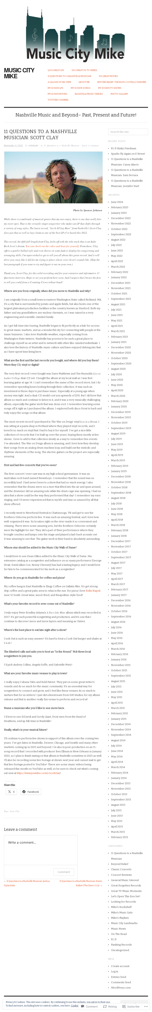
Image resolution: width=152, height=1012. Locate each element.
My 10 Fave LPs (55, 88)
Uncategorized (120, 950)
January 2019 (119, 471)
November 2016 (121, 605)
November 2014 (121, 729)
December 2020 (121, 347)
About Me (84, 82)
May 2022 (117, 255)
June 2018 (117, 508)
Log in (114, 971)
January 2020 (119, 406)
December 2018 (121, 476)
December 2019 (121, 412)
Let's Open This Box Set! (125, 896)
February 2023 (119, 207)
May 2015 (116, 697)
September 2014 (121, 734)
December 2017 (121, 541)
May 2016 (117, 638)
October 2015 (119, 670)
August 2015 (118, 681)
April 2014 (117, 761)
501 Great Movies (108, 76)
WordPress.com (121, 987)
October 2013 (119, 794)
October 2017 (119, 551)
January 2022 (119, 277)
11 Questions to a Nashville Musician (69, 76)
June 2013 (117, 815)
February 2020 (119, 401)
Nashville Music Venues (89, 94)
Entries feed (118, 977)
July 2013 (116, 810)
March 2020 (118, 395)
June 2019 (117, 444)
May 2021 (116, 320)
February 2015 (119, 713)
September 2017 (121, 557)
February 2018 (119, 530)
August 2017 (118, 562)
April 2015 (117, 702)
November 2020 (121, 352)
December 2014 (121, 724)
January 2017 (119, 595)
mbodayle (33, 145)
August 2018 (118, 498)
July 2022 (116, 245)
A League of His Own (59, 82)
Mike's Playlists (120, 917)
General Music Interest (125, 880)
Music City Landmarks (124, 923)
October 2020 (119, 358)
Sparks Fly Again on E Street (128, 153)
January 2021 (118, 342)
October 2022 (119, 229)
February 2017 (119, 589)
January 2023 (119, 212)
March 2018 (118, 525)
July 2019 (116, 438)
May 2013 (116, 821)
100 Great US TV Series (84, 70)
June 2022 (117, 250)
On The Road (119, 934)
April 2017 (117, 578)
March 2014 (118, 767)
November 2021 (121, 288)
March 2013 (118, 831)
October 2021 (119, 293)
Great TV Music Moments (126, 891)
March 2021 (118, 331)
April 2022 (117, 261)
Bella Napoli (93, 590)
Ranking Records (121, 944)
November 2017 (121, 546)
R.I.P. (114, 939)
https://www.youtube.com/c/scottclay (38, 773)
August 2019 (118, 433)
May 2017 (117, 573)
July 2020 (116, 374)
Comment (64, 872)
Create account (120, 966)
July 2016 (116, 627)
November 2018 (121, 482)
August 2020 (118, 368)
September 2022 (121, 234)
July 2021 (116, 309)
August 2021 (118, 304)
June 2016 (117, 632)
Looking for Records (123, 901)
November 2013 (121, 788)
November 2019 (121, 417)
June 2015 (117, 691)
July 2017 (116, 568)
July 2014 (116, 745)
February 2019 (119, 465)
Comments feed (121, 982)
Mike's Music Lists (122, 912)
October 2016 (119, 611)
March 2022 (118, 266)
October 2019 (119, 422)
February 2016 (119, 654)
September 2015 (121, 675)
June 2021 (117, 315)
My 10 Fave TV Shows (109, 88)
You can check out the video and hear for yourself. (52, 246)
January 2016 (119, 659)
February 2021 (119, 336)
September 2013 (121, 799)
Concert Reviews (121, 874)
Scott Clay (15, 811)
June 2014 (117, 751)
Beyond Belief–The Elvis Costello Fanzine (121, 82)
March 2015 (118, 708)
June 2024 (117, 202)
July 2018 (116, 503)
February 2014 (119, 772)
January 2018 (119, 535)
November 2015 (121, 665)
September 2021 (121, 298)
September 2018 (121, 492)
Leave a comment (90, 145)
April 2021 (117, 325)
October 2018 (119, 487)
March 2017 (118, 584)
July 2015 (116, 686)
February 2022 (119, 272)
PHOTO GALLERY (119, 94)
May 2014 (117, 756)
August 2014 (118, 740)
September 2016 (121, 616)
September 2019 (121, 428)
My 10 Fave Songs (80, 88)
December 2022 (121, 218)
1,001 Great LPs (56, 70)
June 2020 (117, 379)
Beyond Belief (119, 864)
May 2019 (117, 449)
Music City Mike (19, 73)
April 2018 (117, 519)
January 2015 (118, 718)
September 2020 (121, 363)
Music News (118, 928)
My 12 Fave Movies (57, 94)
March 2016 (118, 648)
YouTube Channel (58, 100)
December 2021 (120, 282)
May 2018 (117, 514)
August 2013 (118, 804)
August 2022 (118, 239)
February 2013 (119, 837)
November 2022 (121, 223)
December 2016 (121, 600)
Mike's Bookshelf (121, 907)
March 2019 (118, 460)
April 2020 (117, 390)
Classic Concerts (121, 869)
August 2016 (118, 621)
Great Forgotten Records (126, 885)
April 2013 (117, 826)
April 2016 (117, 643)
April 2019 (117, 455)
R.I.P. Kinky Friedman (123, 148)
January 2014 (119, 778)
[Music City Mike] (76, 31)
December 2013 (120, 783)
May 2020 (117, 385)
